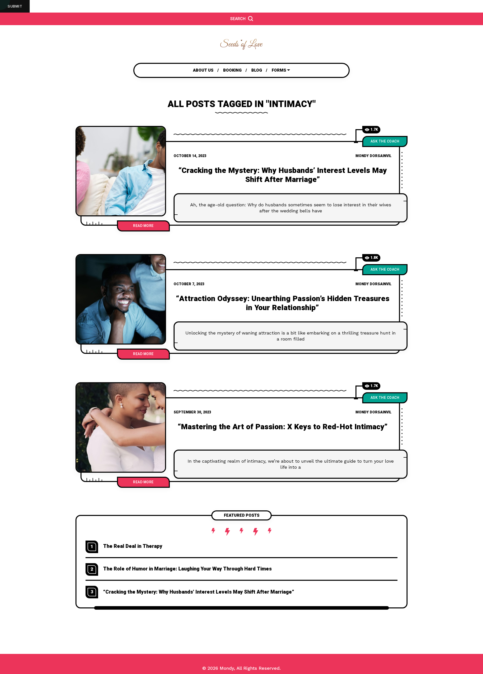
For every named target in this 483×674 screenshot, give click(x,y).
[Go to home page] (241, 44)
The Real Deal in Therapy (132, 546)
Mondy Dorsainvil (373, 156)
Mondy (227, 668)
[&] (120, 171)
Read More (143, 225)
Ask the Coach (385, 141)
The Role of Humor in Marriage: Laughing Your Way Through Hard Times (187, 568)
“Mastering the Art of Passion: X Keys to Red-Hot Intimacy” (283, 426)
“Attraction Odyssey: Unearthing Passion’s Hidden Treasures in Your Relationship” (282, 303)
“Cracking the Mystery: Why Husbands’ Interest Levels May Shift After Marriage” (282, 175)
